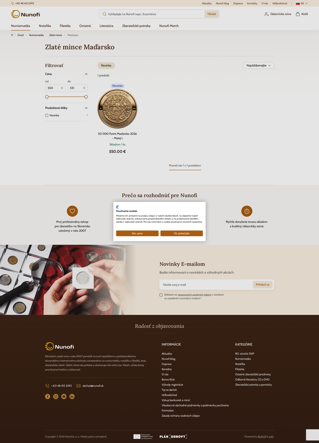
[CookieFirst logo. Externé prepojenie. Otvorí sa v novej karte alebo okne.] (117, 207)
